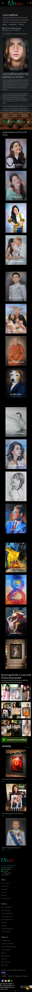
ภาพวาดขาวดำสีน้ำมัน (7, 944)
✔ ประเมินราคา (7, 34)
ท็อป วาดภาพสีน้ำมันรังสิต (8, 865)
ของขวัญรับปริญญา (7, 913)
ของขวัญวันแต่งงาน (7, 917)
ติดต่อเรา (4, 895)
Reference (4, 965)
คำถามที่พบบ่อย (5, 898)
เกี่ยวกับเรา (4, 889)
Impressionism (6, 956)
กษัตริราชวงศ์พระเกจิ (7, 929)
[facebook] (2, 981)
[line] (8, 981)
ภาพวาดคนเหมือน (6, 907)
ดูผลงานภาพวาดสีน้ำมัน (12, 30)
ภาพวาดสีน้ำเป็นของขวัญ (8, 947)
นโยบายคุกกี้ (4, 989)
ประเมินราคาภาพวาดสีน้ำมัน (17, 739)
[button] (28, 3)
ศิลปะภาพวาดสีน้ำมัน (8, 80)
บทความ (3, 892)
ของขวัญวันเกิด (5, 910)
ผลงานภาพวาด (5, 883)
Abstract (4, 959)
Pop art (3, 953)
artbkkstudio (7, 873)
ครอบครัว (4, 923)
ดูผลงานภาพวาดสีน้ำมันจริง (20, 116)
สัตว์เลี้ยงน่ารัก (5, 941)
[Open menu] (2, 3)
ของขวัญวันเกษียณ (7, 920)
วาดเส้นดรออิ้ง (5, 950)
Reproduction (5, 962)
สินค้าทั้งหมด (5, 886)
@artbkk (6, 871)
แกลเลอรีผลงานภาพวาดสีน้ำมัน (15, 133)
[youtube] (5, 981)
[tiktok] (11, 981)
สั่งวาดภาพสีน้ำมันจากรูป (16, 93)
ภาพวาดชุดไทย (5, 932)
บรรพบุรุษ (4, 926)
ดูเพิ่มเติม (27, 747)
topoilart (6, 875)
